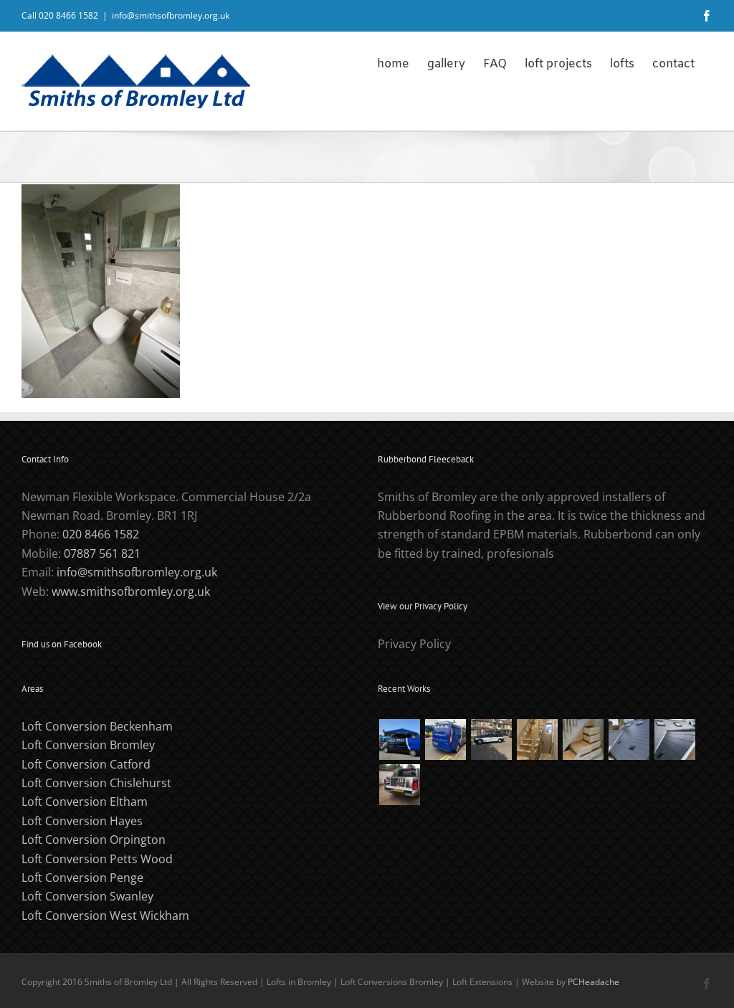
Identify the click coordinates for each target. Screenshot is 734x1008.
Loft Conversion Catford (86, 764)
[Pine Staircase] (536, 739)
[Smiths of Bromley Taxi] (491, 739)
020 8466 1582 (100, 534)
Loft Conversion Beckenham (97, 726)
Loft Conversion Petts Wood (97, 859)
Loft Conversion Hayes (82, 821)
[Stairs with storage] (582, 739)
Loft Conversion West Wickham (105, 915)
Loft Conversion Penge (82, 877)
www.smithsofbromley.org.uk (131, 591)
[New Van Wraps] (445, 739)
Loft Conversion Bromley (88, 745)
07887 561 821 (102, 553)
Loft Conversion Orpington (94, 839)
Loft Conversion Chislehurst (96, 783)
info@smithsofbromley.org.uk (170, 15)
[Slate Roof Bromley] (628, 739)
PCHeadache (593, 982)
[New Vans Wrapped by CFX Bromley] (399, 739)
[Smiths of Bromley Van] (399, 784)
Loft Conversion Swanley (87, 896)
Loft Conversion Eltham (85, 801)
